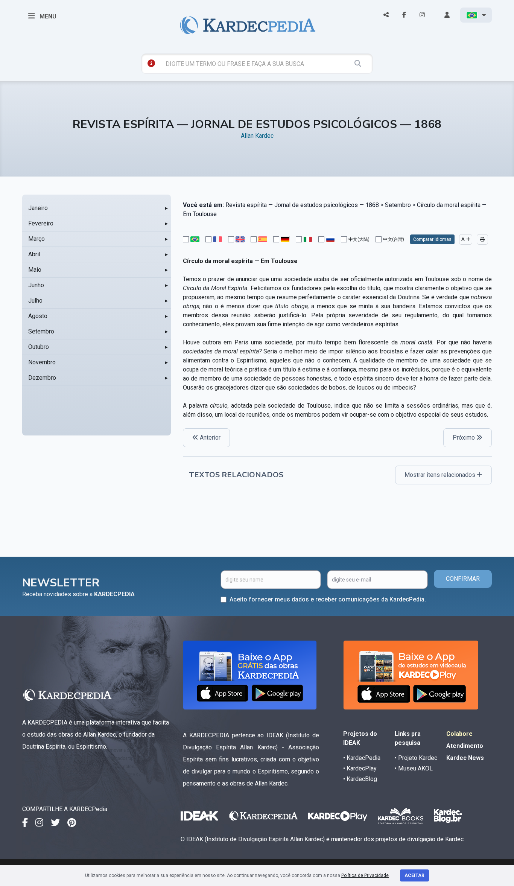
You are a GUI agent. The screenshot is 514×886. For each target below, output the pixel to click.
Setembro (41, 331)
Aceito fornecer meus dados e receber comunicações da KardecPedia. (328, 599)
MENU (47, 16)
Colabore (459, 733)
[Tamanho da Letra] (465, 239)
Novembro (42, 362)
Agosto (37, 316)
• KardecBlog (360, 778)
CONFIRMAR (463, 578)
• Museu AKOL (414, 768)
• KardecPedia (361, 757)
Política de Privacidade (365, 875)
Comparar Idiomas (432, 239)
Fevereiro (40, 223)
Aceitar (414, 875)
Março (36, 238)
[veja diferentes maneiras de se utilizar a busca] (151, 63)
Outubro (38, 346)
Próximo (464, 437)
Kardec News (465, 757)
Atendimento (464, 745)
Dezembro (42, 377)
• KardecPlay (360, 768)
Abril (34, 254)
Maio (34, 269)
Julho (35, 300)
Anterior (209, 437)
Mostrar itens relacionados (441, 474)
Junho (36, 285)
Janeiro (38, 208)
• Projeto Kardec (416, 757)
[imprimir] (482, 239)
